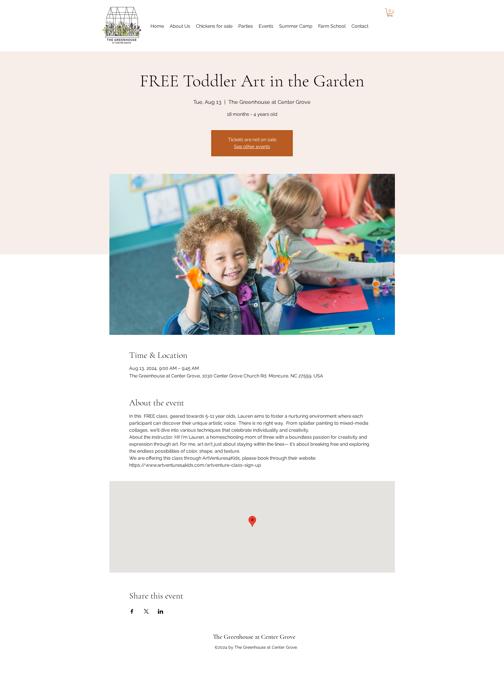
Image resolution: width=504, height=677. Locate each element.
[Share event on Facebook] (132, 611)
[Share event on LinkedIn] (160, 611)
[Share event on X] (146, 611)
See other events (252, 146)
